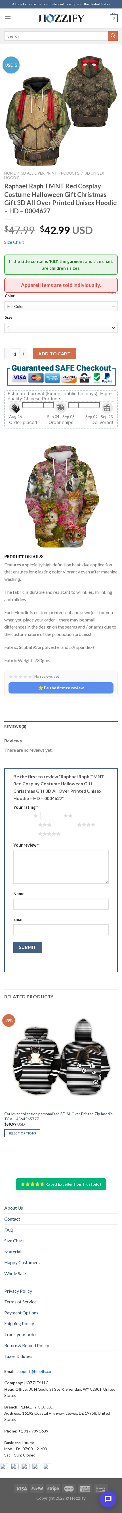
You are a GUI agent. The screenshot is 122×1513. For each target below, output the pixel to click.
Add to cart (54, 353)
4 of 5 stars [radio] (65, 824)
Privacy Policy (18, 1291)
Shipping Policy (19, 1323)
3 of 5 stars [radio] (26, 824)
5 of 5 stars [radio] (26, 833)
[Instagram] (15, 1467)
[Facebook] (4, 1467)
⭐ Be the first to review (61, 687)
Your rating (25, 807)
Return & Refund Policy (26, 1345)
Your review (26, 845)
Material (12, 1251)
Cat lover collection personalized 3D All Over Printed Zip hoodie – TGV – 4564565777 (60, 1116)
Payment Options (21, 1312)
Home (10, 173)
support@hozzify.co (33, 1371)
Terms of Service (20, 1301)
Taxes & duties (18, 1356)
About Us (13, 1207)
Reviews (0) (15, 726)
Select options (22, 1133)
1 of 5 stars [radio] (21, 815)
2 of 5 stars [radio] (52, 815)
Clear (113, 292)
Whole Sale (15, 1273)
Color (10, 296)
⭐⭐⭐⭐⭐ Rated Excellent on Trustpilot (61, 1184)
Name (18, 893)
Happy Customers (22, 1262)
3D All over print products (50, 173)
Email (18, 919)
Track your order (20, 1334)
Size (8, 317)
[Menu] (7, 18)
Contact (12, 1218)
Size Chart (14, 242)
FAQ (8, 1229)
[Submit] (113, 36)
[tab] (61, 726)
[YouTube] (26, 1467)
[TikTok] (47, 1467)
